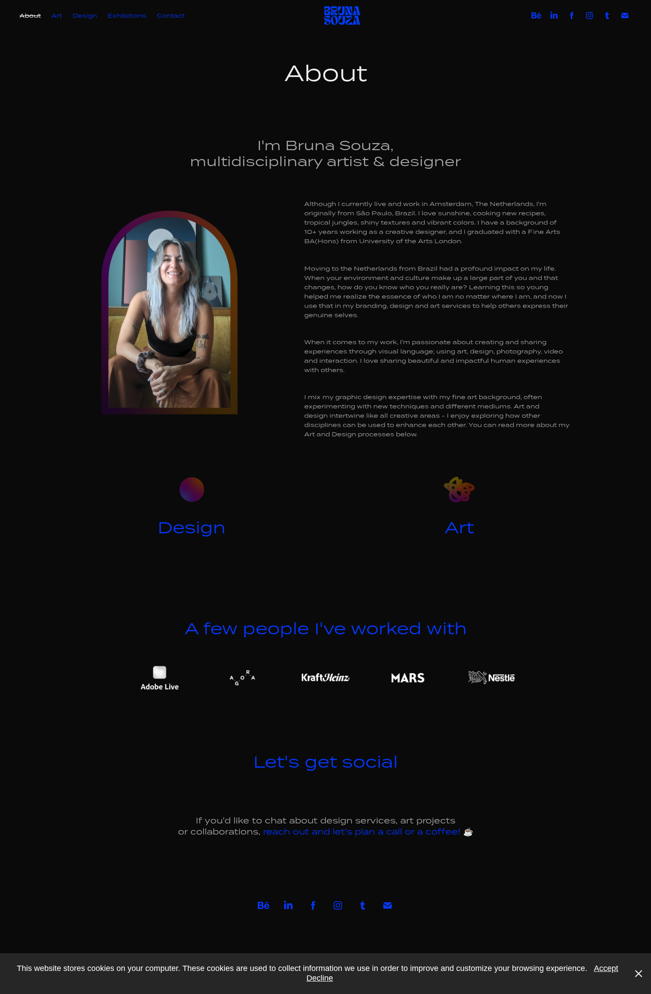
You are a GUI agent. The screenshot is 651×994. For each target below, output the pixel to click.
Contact (171, 15)
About (30, 15)
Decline (319, 978)
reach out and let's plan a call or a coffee (359, 831)
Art (56, 15)
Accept (606, 968)
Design (85, 15)
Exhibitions (127, 15)
